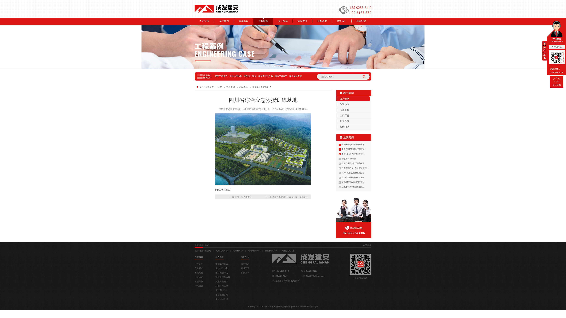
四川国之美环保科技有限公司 (256, 109)
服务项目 (243, 21)
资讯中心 (245, 257)
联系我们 (361, 21)
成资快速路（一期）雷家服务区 (355, 168)
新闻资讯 (302, 21)
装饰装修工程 (295, 76)
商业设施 (344, 121)
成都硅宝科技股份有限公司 (353, 177)
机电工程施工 (281, 76)
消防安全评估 (250, 76)
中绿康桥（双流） (349, 159)
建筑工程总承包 (265, 76)
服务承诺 (322, 21)
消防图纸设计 (221, 290)
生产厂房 (344, 115)
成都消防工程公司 (203, 250)
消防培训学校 (254, 250)
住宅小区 (344, 104)
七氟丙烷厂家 (222, 250)
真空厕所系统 (271, 250)
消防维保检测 (235, 76)
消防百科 (245, 272)
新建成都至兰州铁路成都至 (353, 187)
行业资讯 (245, 268)
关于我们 (224, 21)
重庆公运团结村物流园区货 (353, 149)
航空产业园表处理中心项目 (353, 163)
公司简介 (199, 264)
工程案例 (263, 21)
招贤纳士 (341, 21)
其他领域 (344, 126)
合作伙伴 (283, 21)
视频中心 (199, 281)
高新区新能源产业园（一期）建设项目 (290, 197)
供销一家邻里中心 (243, 197)
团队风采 (199, 277)
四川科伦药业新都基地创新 (353, 173)
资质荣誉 (199, 268)
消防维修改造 (221, 299)
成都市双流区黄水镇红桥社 (353, 154)
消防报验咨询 (221, 295)
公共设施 (243, 87)
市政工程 (344, 110)
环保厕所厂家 (288, 250)
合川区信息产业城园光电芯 (353, 144)
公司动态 (245, 264)
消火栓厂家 (238, 250)
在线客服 (544, 51)
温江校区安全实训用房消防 (353, 182)
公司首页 (204, 21)
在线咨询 (556, 47)
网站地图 (314, 306)
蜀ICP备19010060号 (301, 306)
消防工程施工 (221, 76)
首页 (220, 87)
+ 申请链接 (366, 245)
